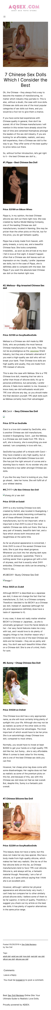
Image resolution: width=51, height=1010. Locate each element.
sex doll (41, 956)
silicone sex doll (22, 959)
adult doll (6, 956)
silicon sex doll (9, 959)
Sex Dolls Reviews (29, 944)
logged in (20, 980)
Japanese (34, 351)
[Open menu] (4, 16)
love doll (26, 956)
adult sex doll (16, 956)
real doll (34, 956)
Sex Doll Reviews (16, 995)
